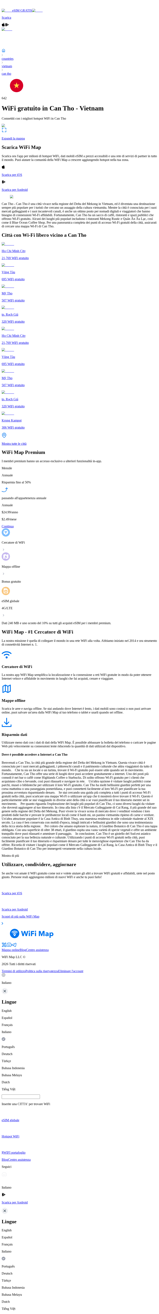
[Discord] (9, 946)
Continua (8, 526)
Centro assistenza (37, 950)
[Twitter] (4, 946)
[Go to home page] (16, 7)
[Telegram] (14, 946)
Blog (23, 950)
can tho (6, 73)
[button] (79, 979)
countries (7, 58)
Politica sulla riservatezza (41, 971)
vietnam (7, 66)
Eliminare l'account (70, 971)
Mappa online (11, 950)
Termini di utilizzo (13, 971)
